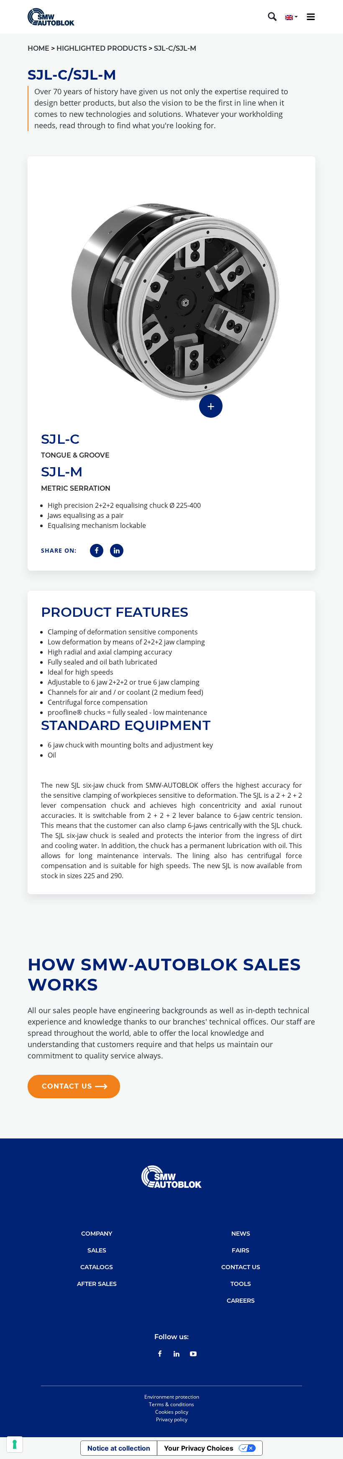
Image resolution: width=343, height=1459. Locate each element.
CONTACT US (67, 1086)
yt (193, 1353)
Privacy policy (171, 1419)
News (240, 1233)
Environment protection (171, 1397)
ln (176, 1353)
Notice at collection (118, 1448)
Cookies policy (171, 1412)
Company (96, 1233)
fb (160, 1353)
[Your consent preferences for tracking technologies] (15, 1444)
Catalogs (96, 1267)
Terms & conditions (171, 1404)
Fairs (240, 1250)
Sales (96, 1250)
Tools (240, 1284)
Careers (241, 1300)
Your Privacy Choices (198, 1448)
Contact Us (240, 1267)
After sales (97, 1284)
